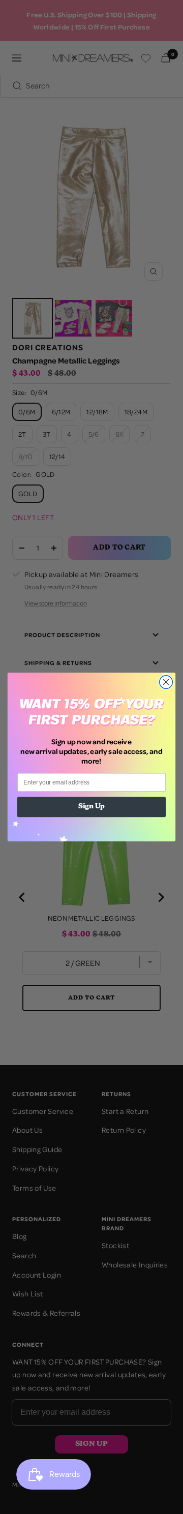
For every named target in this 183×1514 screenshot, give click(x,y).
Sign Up (91, 807)
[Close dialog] (166, 682)
